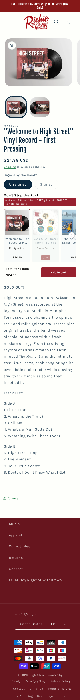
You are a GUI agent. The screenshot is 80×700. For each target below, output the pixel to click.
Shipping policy (31, 696)
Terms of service (60, 688)
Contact (16, 569)
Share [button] (13, 498)
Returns (16, 557)
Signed (49, 185)
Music (14, 524)
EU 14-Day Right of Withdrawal (36, 580)
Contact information (28, 688)
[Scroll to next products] (71, 235)
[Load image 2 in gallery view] (40, 107)
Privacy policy (35, 681)
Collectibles (19, 546)
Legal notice (56, 696)
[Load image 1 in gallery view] (16, 107)
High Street (37, 675)
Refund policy (60, 681)
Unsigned (18, 184)
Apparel (15, 535)
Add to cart (58, 272)
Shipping (10, 166)
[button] (10, 22)
